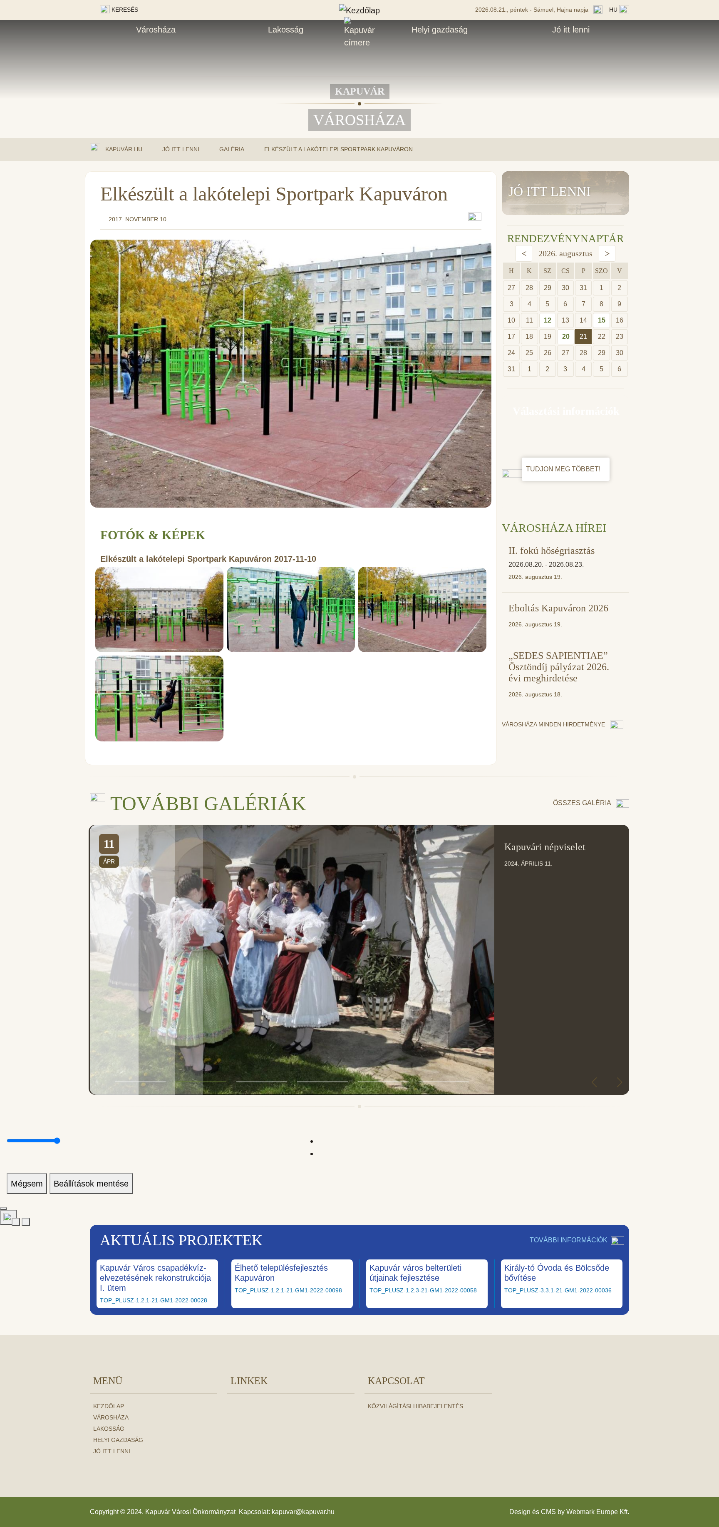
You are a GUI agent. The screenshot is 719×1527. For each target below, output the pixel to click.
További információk (568, 1240)
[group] (359, 960)
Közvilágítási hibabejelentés (415, 1406)
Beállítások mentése (91, 1183)
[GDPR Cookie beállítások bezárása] (3, 1208)
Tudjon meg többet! (564, 469)
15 (601, 320)
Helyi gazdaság (440, 29)
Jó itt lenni (571, 29)
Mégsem (27, 1183)
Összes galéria (582, 802)
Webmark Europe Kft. (597, 1511)
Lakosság (285, 29)
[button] (140, 1081)
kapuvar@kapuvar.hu (303, 1511)
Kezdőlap (108, 1406)
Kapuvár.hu (123, 148)
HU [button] (614, 9)
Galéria (231, 149)
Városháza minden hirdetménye (554, 724)
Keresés (124, 9)
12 (547, 320)
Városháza (156, 29)
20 (566, 336)
